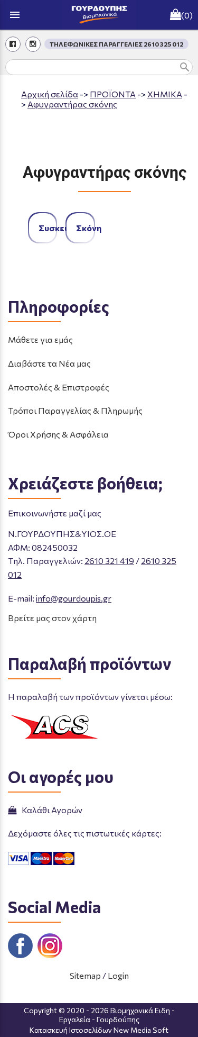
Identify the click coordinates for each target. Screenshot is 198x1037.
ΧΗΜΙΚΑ (164, 94)
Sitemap (85, 975)
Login (118, 975)
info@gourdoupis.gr (73, 598)
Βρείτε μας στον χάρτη (52, 618)
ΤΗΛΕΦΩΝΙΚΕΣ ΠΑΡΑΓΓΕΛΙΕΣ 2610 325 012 (116, 44)
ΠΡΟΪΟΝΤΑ (113, 94)
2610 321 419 (109, 561)
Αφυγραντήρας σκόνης (72, 104)
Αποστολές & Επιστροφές (58, 387)
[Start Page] (99, 15)
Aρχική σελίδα (49, 94)
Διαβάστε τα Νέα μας (49, 363)
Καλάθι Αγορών (50, 810)
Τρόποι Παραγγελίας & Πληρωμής (75, 410)
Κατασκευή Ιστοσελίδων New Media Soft (99, 1029)
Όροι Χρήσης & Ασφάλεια (58, 434)
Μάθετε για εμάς (40, 339)
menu (14, 14)
